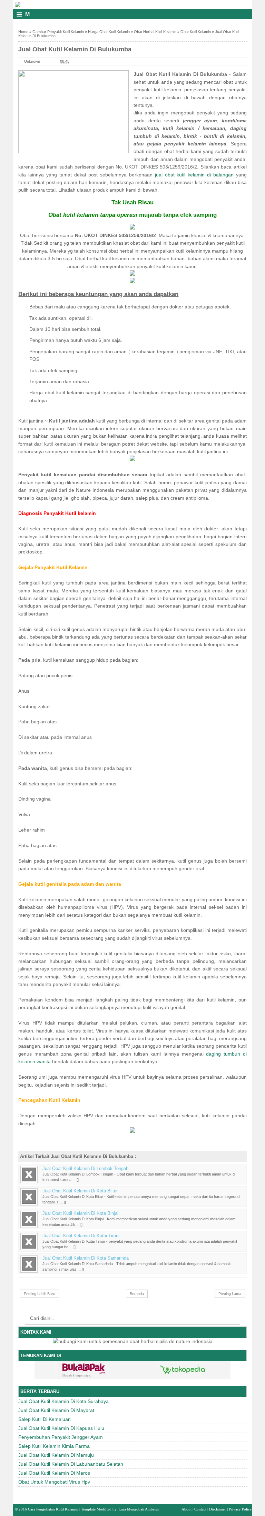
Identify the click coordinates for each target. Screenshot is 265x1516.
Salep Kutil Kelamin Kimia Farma (54, 1446)
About (186, 1509)
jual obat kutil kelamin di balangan (194, 174)
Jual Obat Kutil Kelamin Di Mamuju (56, 1455)
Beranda (137, 1294)
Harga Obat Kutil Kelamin (109, 32)
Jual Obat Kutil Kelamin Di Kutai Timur (81, 1235)
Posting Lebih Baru (39, 1294)
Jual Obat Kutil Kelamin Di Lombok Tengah (85, 1168)
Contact (200, 1509)
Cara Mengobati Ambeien (139, 1509)
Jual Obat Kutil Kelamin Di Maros (54, 1473)
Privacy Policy (240, 1509)
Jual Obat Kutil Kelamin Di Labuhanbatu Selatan (70, 1464)
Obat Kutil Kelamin (195, 32)
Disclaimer (217, 1509)
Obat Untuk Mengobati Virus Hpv (54, 1482)
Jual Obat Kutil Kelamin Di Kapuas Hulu (61, 1428)
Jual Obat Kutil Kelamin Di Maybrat (56, 1410)
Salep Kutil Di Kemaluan (44, 1419)
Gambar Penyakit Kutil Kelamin (58, 32)
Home (23, 32)
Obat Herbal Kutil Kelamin (155, 32)
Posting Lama (229, 1294)
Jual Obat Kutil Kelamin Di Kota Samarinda (85, 1258)
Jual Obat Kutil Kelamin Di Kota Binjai (80, 1213)
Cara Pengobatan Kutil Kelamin (53, 1509)
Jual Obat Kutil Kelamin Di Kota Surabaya (63, 1401)
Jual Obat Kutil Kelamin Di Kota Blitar (80, 1191)
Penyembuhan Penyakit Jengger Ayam (60, 1437)
